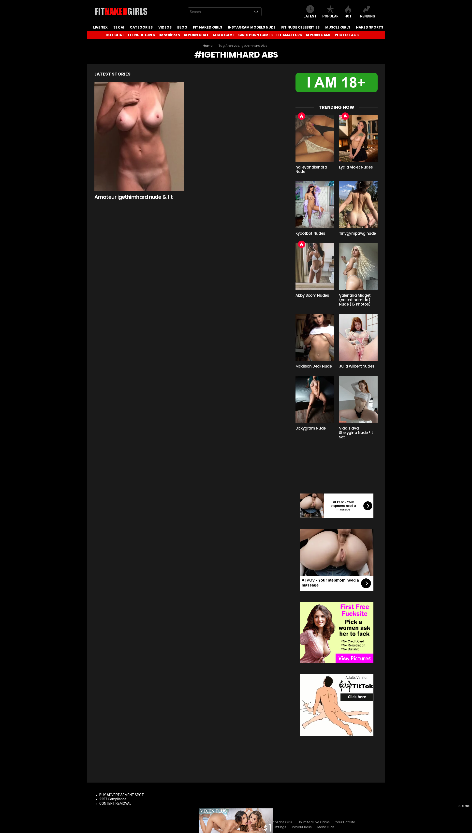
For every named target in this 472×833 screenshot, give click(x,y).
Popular (330, 16)
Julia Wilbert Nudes (356, 366)
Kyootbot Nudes (310, 233)
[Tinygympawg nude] (358, 205)
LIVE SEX (100, 27)
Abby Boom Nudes (312, 295)
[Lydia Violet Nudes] (358, 138)
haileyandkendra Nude (311, 169)
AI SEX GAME (223, 34)
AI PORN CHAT (196, 34)
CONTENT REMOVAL (115, 803)
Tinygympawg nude (357, 233)
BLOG (182, 27)
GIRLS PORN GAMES (255, 34)
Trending (366, 16)
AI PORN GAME (318, 34)
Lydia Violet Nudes (356, 167)
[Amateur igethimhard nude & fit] (139, 136)
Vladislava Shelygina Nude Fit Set (356, 433)
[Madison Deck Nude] (314, 337)
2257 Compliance (112, 799)
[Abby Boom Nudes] (314, 266)
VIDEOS (165, 27)
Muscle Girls (337, 27)
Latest (310, 16)
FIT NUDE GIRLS (141, 34)
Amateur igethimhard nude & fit (133, 197)
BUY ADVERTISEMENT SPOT (121, 795)
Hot (348, 16)
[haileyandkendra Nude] (314, 138)
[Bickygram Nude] (314, 399)
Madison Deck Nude (313, 366)
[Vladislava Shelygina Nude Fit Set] (358, 399)
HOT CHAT (115, 34)
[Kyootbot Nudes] (314, 205)
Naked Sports (369, 27)
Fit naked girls (207, 27)
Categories (141, 27)
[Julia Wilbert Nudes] (358, 337)
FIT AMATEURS (289, 34)
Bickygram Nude (310, 428)
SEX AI (118, 27)
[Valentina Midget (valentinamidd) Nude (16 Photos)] (358, 266)
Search (256, 12)
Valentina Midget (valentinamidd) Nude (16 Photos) (355, 300)
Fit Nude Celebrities (300, 27)
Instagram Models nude (252, 27)
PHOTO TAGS (347, 34)
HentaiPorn (169, 34)
